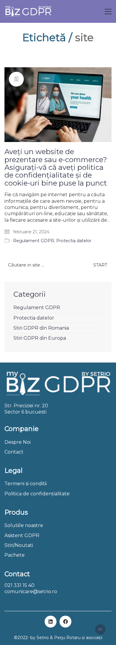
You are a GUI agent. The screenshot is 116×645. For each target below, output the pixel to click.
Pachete (14, 555)
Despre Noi (17, 442)
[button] (108, 11)
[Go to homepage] (28, 11)
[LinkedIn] (51, 622)
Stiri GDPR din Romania (41, 328)
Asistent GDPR (21, 535)
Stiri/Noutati (18, 545)
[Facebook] (65, 622)
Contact (13, 452)
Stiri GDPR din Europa (39, 338)
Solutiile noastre (23, 525)
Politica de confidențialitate (37, 493)
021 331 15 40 (19, 585)
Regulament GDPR (33, 240)
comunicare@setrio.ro (30, 591)
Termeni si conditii (25, 483)
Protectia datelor (73, 240)
